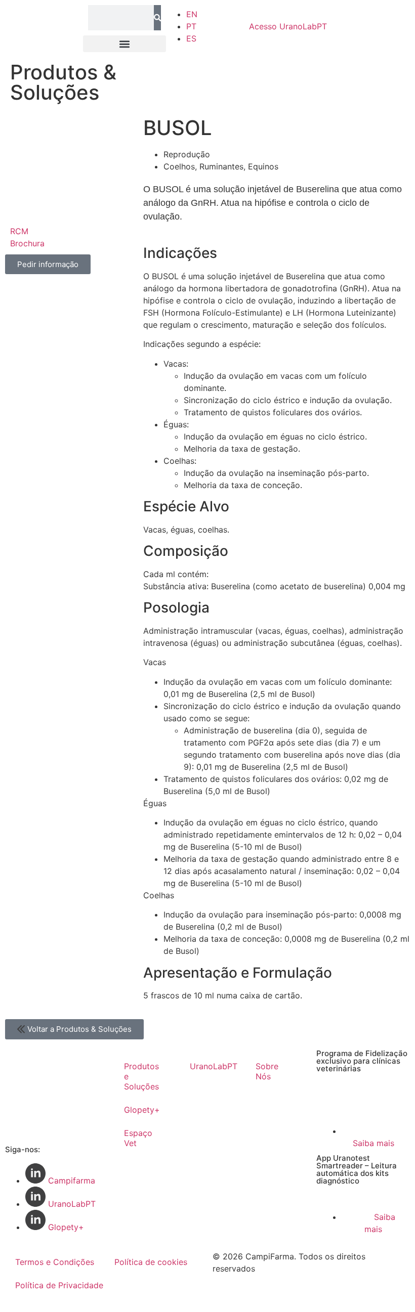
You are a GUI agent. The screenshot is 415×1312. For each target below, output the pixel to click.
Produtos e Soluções (141, 1076)
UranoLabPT (288, 26)
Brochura (27, 243)
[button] (124, 43)
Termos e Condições (54, 1262)
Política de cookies (150, 1262)
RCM (19, 231)
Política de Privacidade (59, 1285)
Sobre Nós (267, 1071)
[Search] (157, 17)
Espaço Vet (138, 1138)
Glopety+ (142, 1110)
